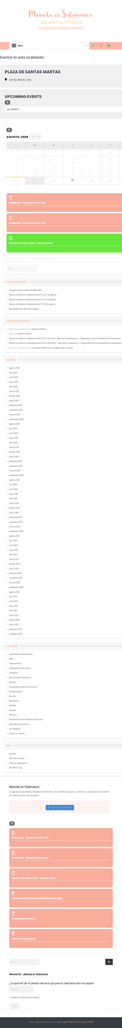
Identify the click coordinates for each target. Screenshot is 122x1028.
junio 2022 (13, 601)
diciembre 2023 (15, 517)
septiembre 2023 (16, 531)
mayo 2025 (13, 438)
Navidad (12, 705)
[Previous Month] (32, 136)
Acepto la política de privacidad (25, 997)
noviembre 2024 (16, 466)
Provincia (13, 714)
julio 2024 (13, 484)
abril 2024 (13, 498)
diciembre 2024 (15, 461)
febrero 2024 (14, 508)
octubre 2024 (14, 470)
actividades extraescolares (21, 654)
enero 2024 (14, 512)
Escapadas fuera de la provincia (23, 687)
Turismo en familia (17, 733)
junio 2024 (13, 489)
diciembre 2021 (15, 629)
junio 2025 (13, 433)
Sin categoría (14, 728)
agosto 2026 (14, 368)
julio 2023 (13, 540)
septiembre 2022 (16, 587)
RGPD (90, 1021)
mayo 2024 (13, 494)
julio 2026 (13, 372)
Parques (12, 710)
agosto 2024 (14, 480)
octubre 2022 (14, 582)
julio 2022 (13, 596)
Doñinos (12, 682)
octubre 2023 (14, 526)
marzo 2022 (14, 615)
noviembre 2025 (16, 410)
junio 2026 (13, 377)
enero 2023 (14, 568)
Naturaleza (13, 701)
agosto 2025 (14, 424)
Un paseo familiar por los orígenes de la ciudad (52, 347)
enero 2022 (14, 624)
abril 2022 (13, 610)
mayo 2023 (13, 550)
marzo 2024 (14, 503)
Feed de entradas (16, 758)
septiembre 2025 (16, 419)
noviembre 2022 (15, 578)
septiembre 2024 (16, 475)
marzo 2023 (14, 559)
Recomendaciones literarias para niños (26, 719)
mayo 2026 (13, 382)
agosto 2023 (14, 536)
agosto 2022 (14, 592)
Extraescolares (15, 691)
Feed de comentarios (18, 763)
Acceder (12, 753)
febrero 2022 (14, 620)
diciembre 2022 (15, 573)
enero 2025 (14, 456)
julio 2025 (13, 428)
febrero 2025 (14, 452)
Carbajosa (13, 672)
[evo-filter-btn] (7, 102)
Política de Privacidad (77, 1021)
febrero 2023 (14, 564)
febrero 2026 (14, 396)
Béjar (11, 658)
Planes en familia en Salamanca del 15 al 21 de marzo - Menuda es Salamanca (43, 338)
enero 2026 (14, 400)
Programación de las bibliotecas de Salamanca (100, 338)
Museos (12, 696)
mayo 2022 (13, 606)
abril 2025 (13, 442)
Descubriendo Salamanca (20, 677)
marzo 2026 (14, 391)
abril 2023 (13, 554)
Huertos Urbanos (39, 329)
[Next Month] (38, 136)
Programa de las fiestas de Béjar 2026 (25, 290)
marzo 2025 (14, 447)
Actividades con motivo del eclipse (24, 309)
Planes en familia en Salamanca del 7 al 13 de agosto (32, 304)
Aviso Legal (62, 1021)
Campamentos (15, 663)
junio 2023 (13, 545)
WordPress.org (15, 767)
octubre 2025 (14, 414)
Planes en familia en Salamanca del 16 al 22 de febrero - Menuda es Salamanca (43, 343)
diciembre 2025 (15, 405)
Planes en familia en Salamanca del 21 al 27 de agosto (32, 294)
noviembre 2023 (16, 522)
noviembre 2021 (16, 634)
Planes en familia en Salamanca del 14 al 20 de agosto (32, 299)
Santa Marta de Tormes (19, 724)
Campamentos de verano (19, 668)
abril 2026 (13, 386)
